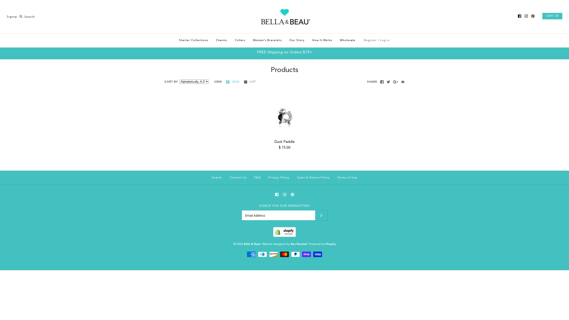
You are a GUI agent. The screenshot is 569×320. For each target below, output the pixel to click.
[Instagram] (526, 16)
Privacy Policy (278, 177)
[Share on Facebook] (382, 82)
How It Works (322, 40)
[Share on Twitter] (388, 82)
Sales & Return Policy (313, 177)
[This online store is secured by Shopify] (284, 236)
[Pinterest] (533, 16)
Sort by (171, 81)
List (253, 81)
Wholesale (347, 40)
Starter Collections (193, 40)
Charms (221, 40)
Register (370, 40)
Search (217, 177)
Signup (12, 16)
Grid (236, 81)
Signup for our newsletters (284, 205)
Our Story (297, 40)
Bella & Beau (252, 244)
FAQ (257, 177)
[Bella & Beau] (284, 7)
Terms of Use (347, 177)
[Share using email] (403, 82)
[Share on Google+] (395, 82)
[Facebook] (519, 16)
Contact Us (238, 177)
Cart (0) (552, 15)
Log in (385, 40)
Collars (240, 40)
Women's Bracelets (267, 40)
